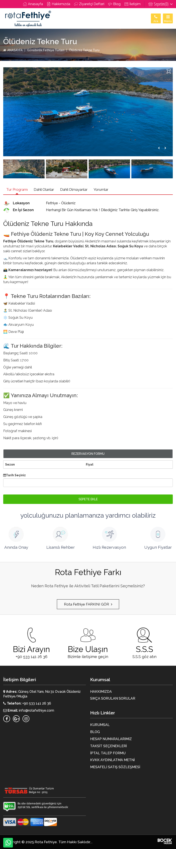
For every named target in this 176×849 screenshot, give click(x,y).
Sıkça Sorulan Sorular (112, 698)
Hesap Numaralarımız (111, 739)
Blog (117, 4)
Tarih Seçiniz (16, 475)
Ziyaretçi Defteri (91, 4)
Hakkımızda (61, 4)
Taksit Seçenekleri (108, 746)
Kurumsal (100, 725)
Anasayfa (35, 4)
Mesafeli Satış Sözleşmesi (115, 767)
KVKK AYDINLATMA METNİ (112, 760)
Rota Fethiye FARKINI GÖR (87, 604)
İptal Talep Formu (108, 753)
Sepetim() (161, 4)
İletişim (135, 4)
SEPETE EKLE (88, 499)
